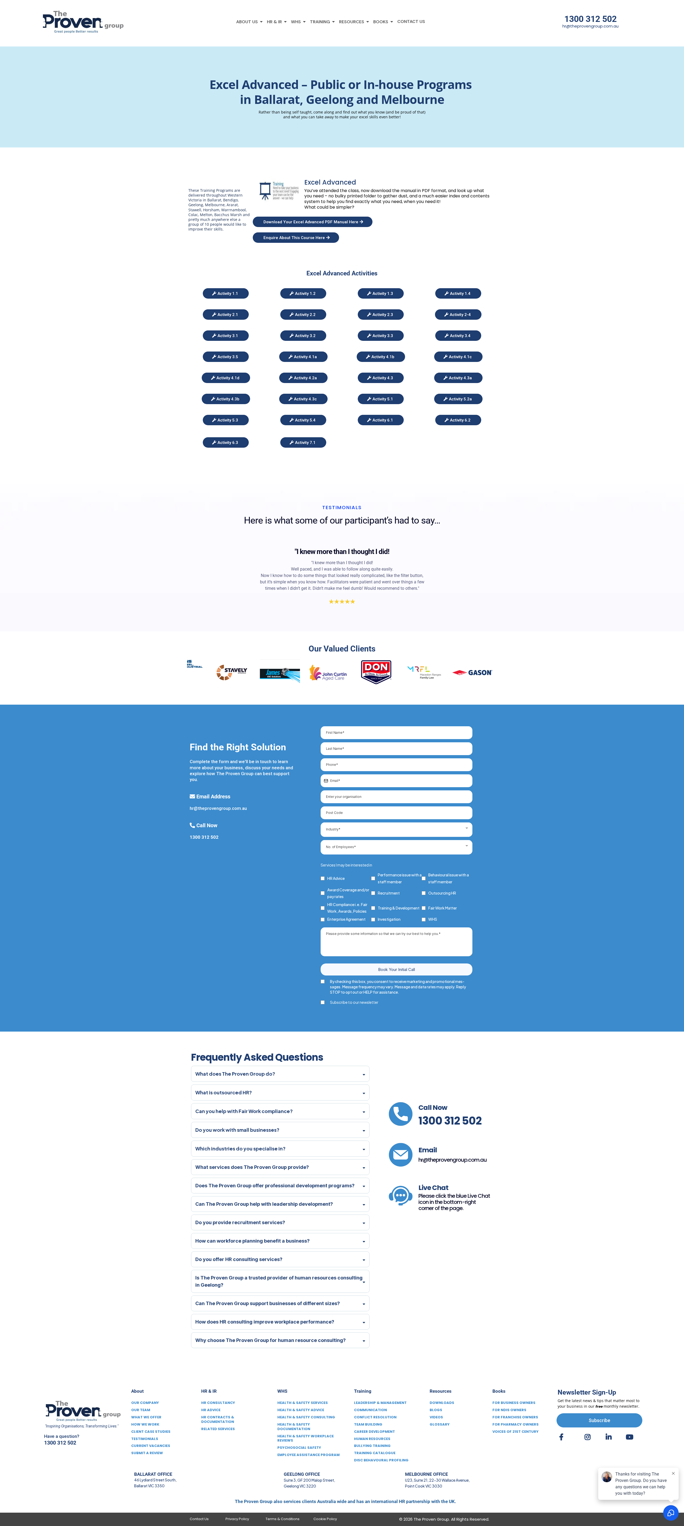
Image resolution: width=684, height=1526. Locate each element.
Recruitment (389, 893)
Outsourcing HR (442, 893)
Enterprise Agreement (346, 919)
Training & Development (398, 908)
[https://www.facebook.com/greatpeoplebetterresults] (563, 1439)
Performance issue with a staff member (400, 878)
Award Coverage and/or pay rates (348, 893)
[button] (261, 22)
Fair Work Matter (442, 908)
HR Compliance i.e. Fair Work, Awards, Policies (347, 908)
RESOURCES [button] (352, 22)
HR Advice (336, 878)
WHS (432, 919)
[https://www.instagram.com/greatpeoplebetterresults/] (589, 1439)
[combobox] (396, 829)
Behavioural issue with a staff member (448, 878)
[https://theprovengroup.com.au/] (81, 22)
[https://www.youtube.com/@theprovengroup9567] (630, 1439)
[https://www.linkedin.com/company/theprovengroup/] (610, 1439)
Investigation (389, 919)
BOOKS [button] (381, 22)
